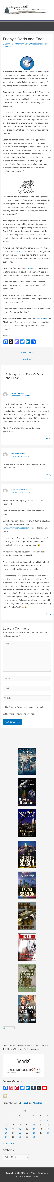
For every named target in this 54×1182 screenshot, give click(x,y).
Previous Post (27, 352)
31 (34, 1137)
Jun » (11, 1144)
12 (48, 1125)
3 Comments (8, 44)
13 (6, 1129)
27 (6, 1137)
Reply (48, 438)
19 (48, 1129)
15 (20, 1129)
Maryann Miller (22, 44)
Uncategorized (36, 44)
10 (34, 1125)
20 (6, 1133)
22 (20, 1133)
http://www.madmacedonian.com (18, 528)
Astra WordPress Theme (27, 1176)
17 (34, 1129)
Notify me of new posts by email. (20, 714)
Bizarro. (16, 251)
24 (34, 1133)
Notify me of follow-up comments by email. (24, 707)
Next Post (27, 359)
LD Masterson (17, 393)
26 (48, 1133)
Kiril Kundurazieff (19, 490)
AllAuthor (37, 1103)
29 (20, 1137)
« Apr (5, 1144)
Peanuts (32, 268)
